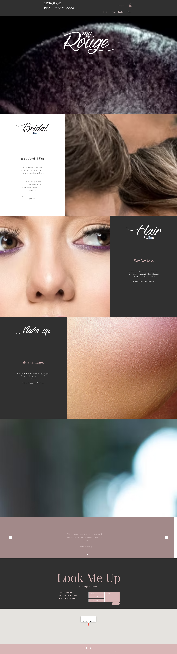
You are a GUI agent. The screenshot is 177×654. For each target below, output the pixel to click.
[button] (106, 12)
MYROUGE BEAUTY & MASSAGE (61, 5)
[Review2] (87, 554)
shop (141, 281)
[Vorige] (10, 537)
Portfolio (34, 198)
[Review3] (89, 554)
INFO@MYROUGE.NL (70, 595)
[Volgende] (166, 537)
